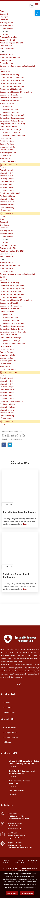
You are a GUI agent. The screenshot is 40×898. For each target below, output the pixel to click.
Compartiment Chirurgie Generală (12, 115)
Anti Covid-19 (8, 213)
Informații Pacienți (6, 173)
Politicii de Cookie (29, 887)
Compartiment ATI (6, 106)
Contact (3, 216)
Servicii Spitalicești (7, 104)
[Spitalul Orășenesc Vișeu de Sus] (13, 5)
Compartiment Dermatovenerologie (12, 118)
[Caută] (32, 5)
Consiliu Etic (4, 34)
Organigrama (5, 17)
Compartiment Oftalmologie (10, 132)
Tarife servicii (5, 158)
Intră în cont (7, 211)
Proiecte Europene (6, 63)
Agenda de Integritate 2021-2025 (12, 43)
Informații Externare (7, 205)
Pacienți (3, 167)
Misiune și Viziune (6, 23)
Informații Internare (7, 202)
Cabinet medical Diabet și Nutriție (12, 80)
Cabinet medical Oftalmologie (11, 89)
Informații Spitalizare (7, 199)
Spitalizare (6, 703)
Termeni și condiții (6, 54)
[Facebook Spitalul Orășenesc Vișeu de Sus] (19, 684)
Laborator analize (6, 150)
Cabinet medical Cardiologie (10, 75)
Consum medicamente (8, 161)
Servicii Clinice (5, 72)
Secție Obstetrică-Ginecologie (10, 130)
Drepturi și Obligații (7, 179)
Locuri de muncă (6, 46)
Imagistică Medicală (7, 147)
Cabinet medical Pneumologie (11, 98)
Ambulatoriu (7, 707)
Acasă (2, 11)
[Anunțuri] (3, 763)
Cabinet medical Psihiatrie (9, 101)
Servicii (2, 69)
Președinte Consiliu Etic (8, 37)
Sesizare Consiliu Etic (7, 40)
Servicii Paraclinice (7, 141)
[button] (37, 13)
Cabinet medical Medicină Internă (12, 86)
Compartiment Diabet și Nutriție (11, 121)
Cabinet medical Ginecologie (10, 83)
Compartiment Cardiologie (9, 112)
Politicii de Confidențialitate (20, 884)
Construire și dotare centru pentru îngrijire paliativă (18, 66)
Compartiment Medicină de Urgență (13, 124)
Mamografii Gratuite (16, 791)
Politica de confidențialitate (10, 57)
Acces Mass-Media (7, 49)
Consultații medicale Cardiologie (19, 512)
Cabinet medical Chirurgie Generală (12, 78)
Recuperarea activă (7, 182)
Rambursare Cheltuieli (8, 196)
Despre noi (4, 14)
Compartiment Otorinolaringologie (12, 135)
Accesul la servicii (6, 170)
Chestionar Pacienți (7, 208)
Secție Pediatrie (5, 138)
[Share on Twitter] (10, 445)
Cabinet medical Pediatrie (9, 95)
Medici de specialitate (8, 153)
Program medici (5, 156)
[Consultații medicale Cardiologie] (20, 488)
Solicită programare (10, 164)
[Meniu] (36, 5)
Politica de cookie (6, 60)
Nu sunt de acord (27, 893)
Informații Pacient (9, 728)
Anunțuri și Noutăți (7, 28)
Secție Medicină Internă (8, 127)
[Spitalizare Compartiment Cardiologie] (20, 550)
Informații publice (6, 26)
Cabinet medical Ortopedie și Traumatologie (16, 92)
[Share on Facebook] (4, 445)
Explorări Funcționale (7, 144)
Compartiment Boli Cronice (9, 109)
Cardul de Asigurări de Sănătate (11, 193)
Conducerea (4, 20)
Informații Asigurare (7, 185)
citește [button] (24, 524)
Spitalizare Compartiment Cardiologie (16, 575)
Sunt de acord (12, 893)
